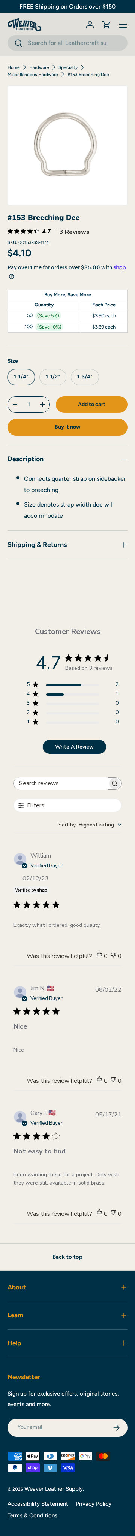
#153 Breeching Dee (88, 74)
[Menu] (123, 24)
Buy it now (68, 427)
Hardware (39, 67)
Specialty (68, 67)
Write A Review (74, 746)
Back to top (67, 1257)
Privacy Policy (93, 1503)
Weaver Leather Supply (53, 1488)
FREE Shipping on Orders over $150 (68, 6)
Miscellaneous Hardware (33, 74)
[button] (106, 24)
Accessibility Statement (38, 1503)
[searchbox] (61, 783)
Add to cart (91, 404)
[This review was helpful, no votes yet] (99, 956)
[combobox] (68, 43)
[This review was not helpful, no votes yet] (113, 956)
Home (14, 67)
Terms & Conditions (32, 1515)
